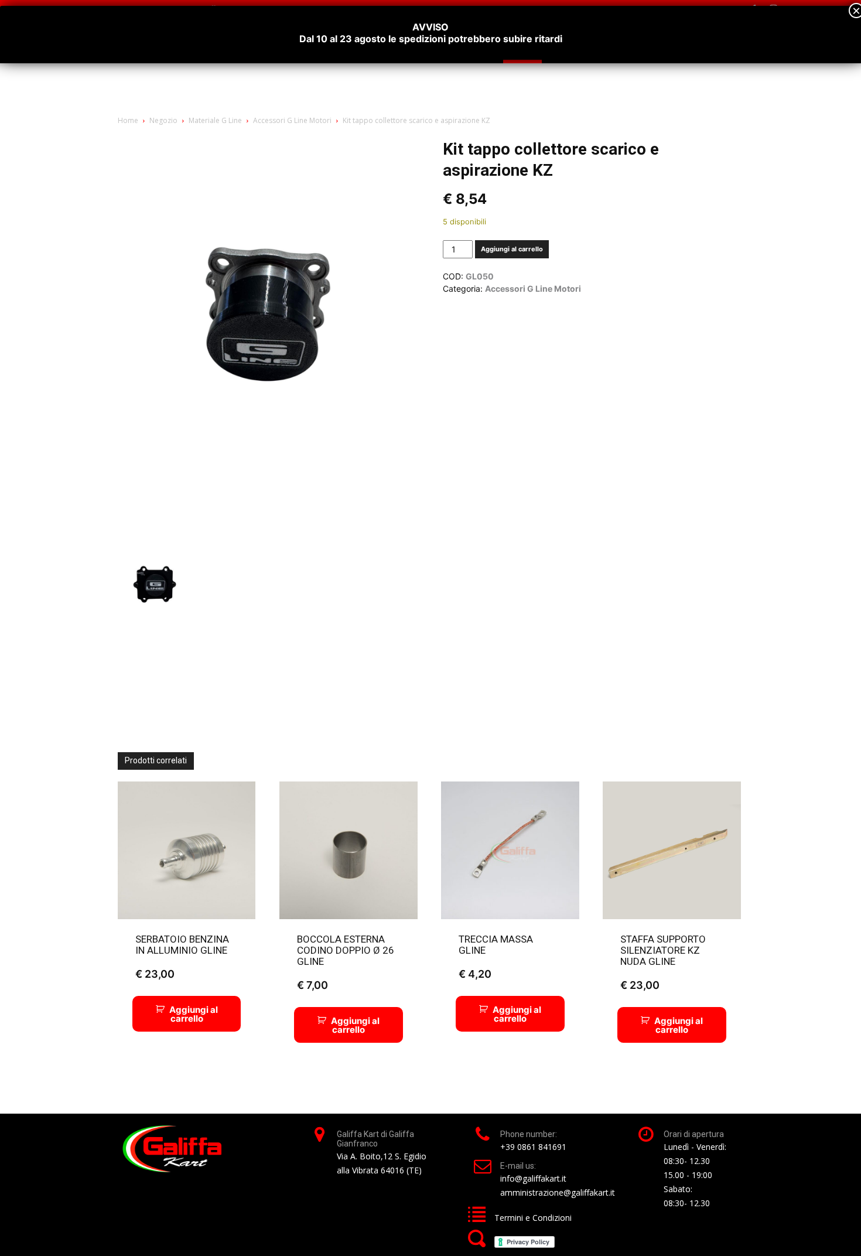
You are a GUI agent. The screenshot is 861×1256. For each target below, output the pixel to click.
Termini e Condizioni (533, 1217)
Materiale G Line (215, 120)
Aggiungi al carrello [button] (193, 1014)
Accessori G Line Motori (292, 120)
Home (128, 120)
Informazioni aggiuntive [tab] (169, 631)
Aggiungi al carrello (512, 249)
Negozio (163, 120)
